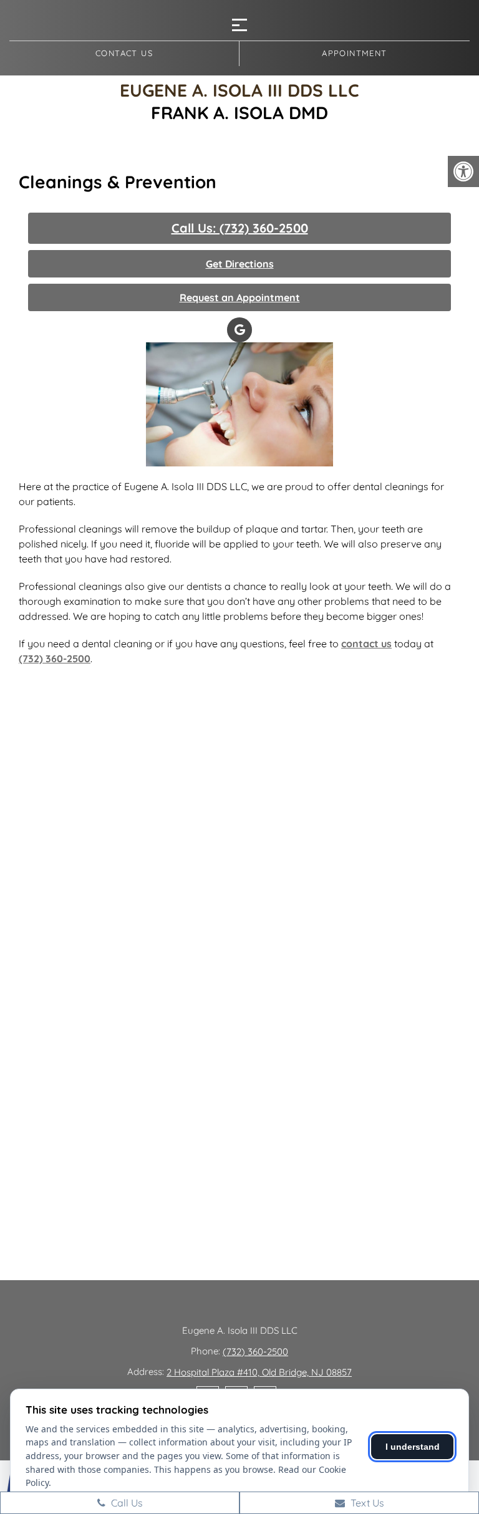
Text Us (366, 1503)
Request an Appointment (240, 297)
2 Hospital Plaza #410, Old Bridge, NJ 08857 (259, 1372)
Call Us (126, 1503)
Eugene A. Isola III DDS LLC (239, 90)
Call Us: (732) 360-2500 (240, 228)
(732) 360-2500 (54, 658)
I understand (412, 1447)
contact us (366, 643)
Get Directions (240, 264)
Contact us (124, 53)
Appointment (354, 53)
